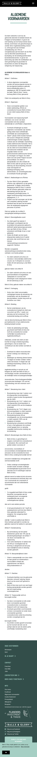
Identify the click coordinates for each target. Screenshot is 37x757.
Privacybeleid (9, 699)
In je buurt (9, 656)
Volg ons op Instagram (13, 731)
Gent (6, 652)
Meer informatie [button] (25, 746)
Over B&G (7, 669)
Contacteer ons (11, 675)
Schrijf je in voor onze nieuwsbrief (18, 740)
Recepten (8, 704)
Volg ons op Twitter (13, 734)
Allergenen (8, 702)
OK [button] (6, 752)
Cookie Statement (10, 697)
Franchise (8, 666)
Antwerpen (8, 649)
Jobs (6, 671)
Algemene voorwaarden (12, 694)
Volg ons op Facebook (13, 729)
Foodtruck (8, 692)
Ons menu (8, 689)
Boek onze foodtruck (13, 679)
